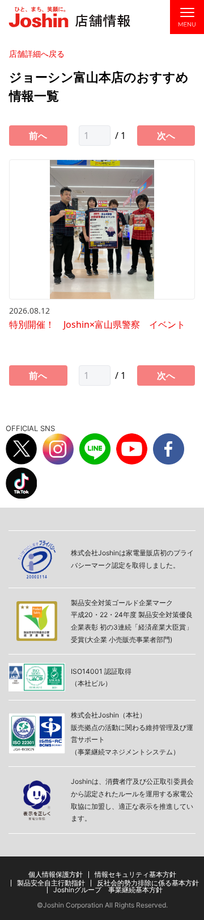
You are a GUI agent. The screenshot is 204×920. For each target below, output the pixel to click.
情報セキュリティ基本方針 (135, 874)
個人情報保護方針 (55, 874)
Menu (187, 17)
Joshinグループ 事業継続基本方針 (108, 889)
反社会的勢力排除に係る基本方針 (148, 883)
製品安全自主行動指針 (51, 883)
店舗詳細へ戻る (37, 53)
